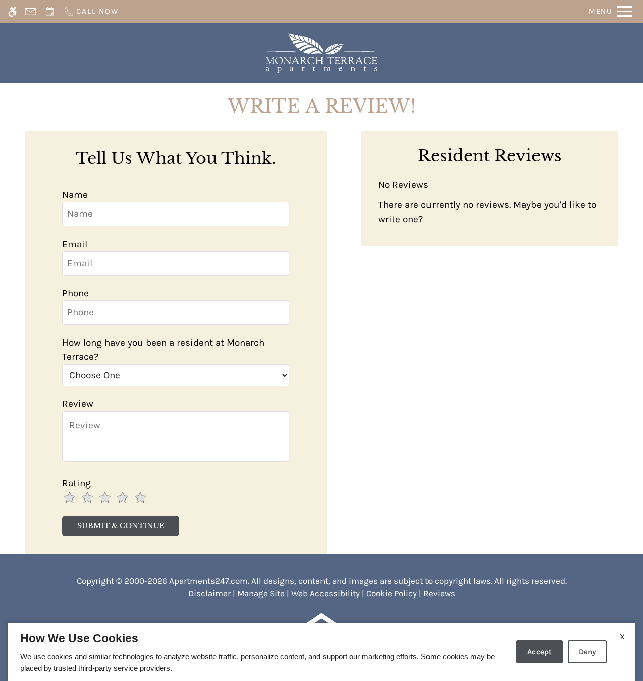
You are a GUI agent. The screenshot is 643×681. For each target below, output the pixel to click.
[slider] (110, 498)
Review (77, 403)
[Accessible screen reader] (12, 11)
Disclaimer (209, 593)
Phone (75, 293)
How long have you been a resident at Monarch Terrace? (163, 350)
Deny (587, 651)
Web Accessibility (325, 593)
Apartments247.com (208, 581)
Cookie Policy (391, 593)
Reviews (439, 593)
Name (75, 194)
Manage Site (261, 593)
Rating (76, 483)
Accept (539, 651)
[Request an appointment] (50, 11)
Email (74, 244)
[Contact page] (30, 11)
